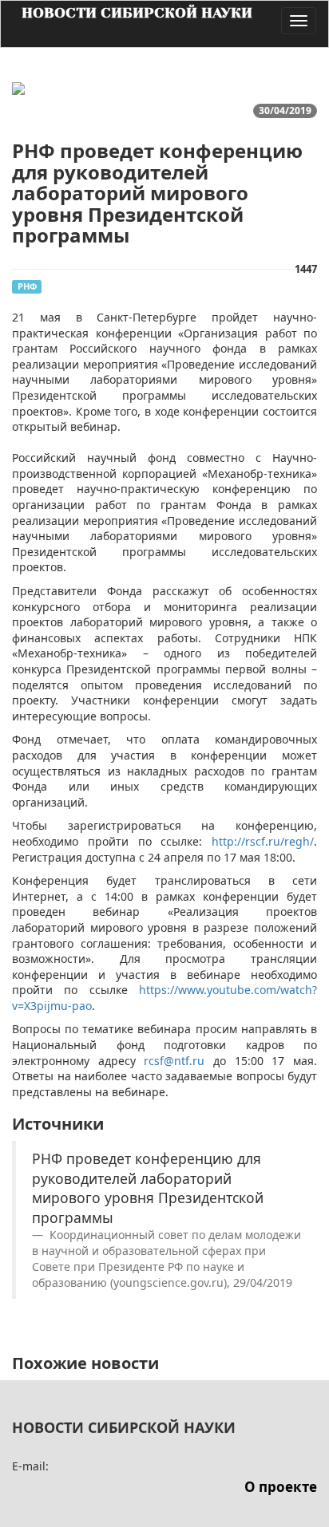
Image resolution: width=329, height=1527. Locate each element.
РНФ (27, 286)
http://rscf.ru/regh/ (263, 841)
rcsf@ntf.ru (174, 1060)
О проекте (280, 1487)
